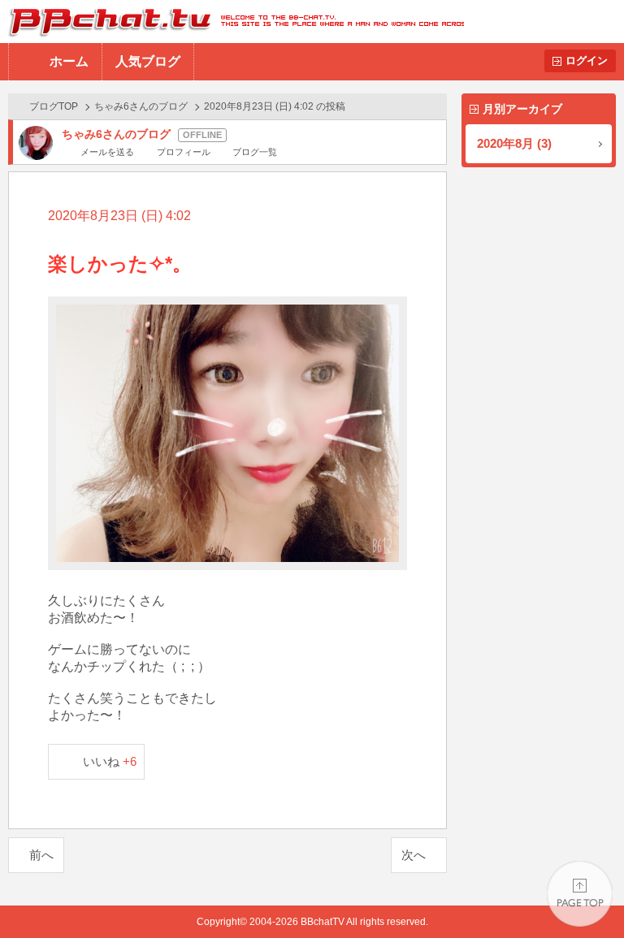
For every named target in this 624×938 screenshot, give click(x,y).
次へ (413, 855)
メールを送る (107, 152)
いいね (110, 761)
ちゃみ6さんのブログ (141, 106)
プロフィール (183, 152)
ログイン (587, 60)
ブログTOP (53, 106)
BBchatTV (232, 21)
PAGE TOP (579, 893)
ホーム (69, 61)
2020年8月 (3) (514, 143)
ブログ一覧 (254, 152)
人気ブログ (147, 61)
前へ (41, 855)
